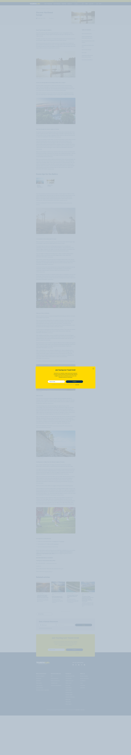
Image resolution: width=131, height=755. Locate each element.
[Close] (93, 368)
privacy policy (77, 384)
